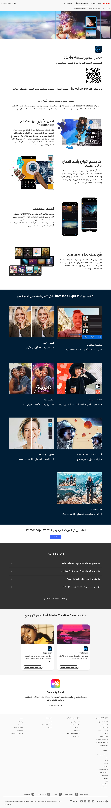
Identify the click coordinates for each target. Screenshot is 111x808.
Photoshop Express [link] (81, 3)
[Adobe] (106, 3)
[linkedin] (81, 801)
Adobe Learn (20, 731)
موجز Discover (27, 214)
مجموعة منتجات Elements (102, 739)
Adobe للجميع (104, 784)
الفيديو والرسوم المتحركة (103, 731)
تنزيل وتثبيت (20, 725)
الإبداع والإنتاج (76, 731)
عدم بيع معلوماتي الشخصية (10, 801)
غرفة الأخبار (105, 766)
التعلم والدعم (69, 3)
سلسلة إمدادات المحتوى (74, 725)
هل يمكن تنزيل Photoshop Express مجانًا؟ (83, 579)
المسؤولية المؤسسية (103, 769)
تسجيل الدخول (7, 3)
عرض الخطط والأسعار (55, 705)
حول (107, 758)
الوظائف (106, 761)
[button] (14, 3)
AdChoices (7, 804)
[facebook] (93, 801)
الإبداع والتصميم (97, 3)
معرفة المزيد (55, 537)
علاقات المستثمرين (104, 772)
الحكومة (49, 728)
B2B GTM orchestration (73, 734)
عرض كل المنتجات (104, 745)
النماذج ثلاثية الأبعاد (104, 736)
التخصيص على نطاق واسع (74, 722)
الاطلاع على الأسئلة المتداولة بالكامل (55, 598)
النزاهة (106, 781)
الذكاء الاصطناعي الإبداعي (102, 722)
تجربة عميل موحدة (75, 728)
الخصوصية (40, 801)
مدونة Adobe (104, 787)
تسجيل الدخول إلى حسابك (102, 755)
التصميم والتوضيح (104, 728)
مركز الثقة (106, 778)
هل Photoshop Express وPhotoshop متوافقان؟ (80, 571)
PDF (106, 734)
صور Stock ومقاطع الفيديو (102, 742)
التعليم (50, 722)
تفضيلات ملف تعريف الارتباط (23, 801)
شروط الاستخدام (33, 801)
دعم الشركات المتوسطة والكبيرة (17, 734)
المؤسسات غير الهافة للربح (46, 725)
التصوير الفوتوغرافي (104, 725)
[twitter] (85, 801)
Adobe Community (18, 728)
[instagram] (89, 801)
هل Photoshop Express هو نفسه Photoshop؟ (81, 563)
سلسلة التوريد (105, 775)
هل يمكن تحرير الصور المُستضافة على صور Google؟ (81, 587)
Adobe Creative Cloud (94, 9)
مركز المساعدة (20, 722)
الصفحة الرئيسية (106, 9)
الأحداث (106, 764)
